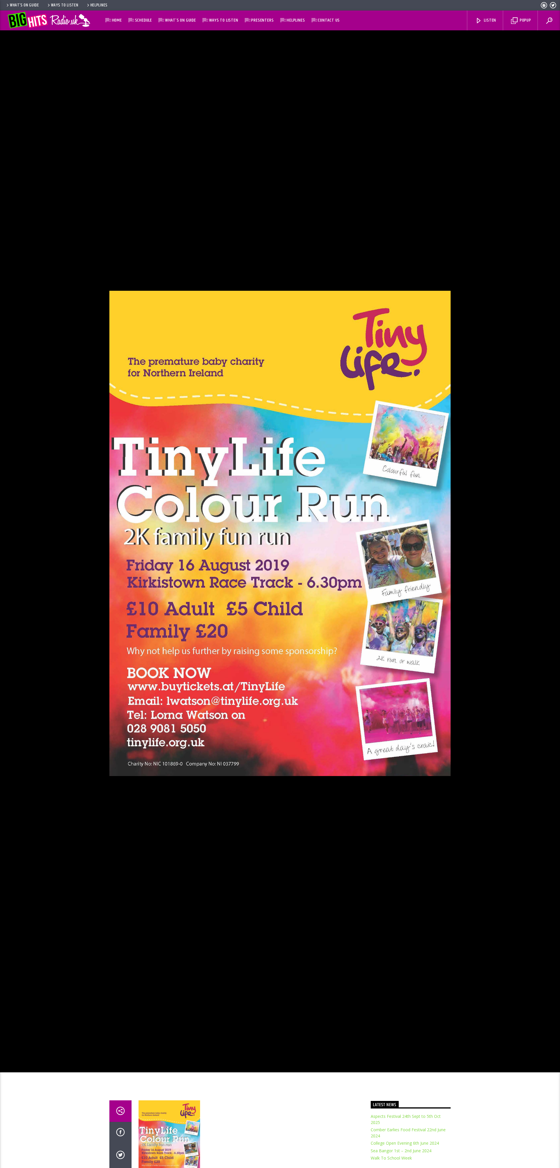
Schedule (143, 20)
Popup (525, 20)
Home (117, 20)
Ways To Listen (64, 5)
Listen (489, 20)
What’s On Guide (24, 5)
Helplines (99, 5)
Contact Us (329, 20)
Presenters (262, 20)
